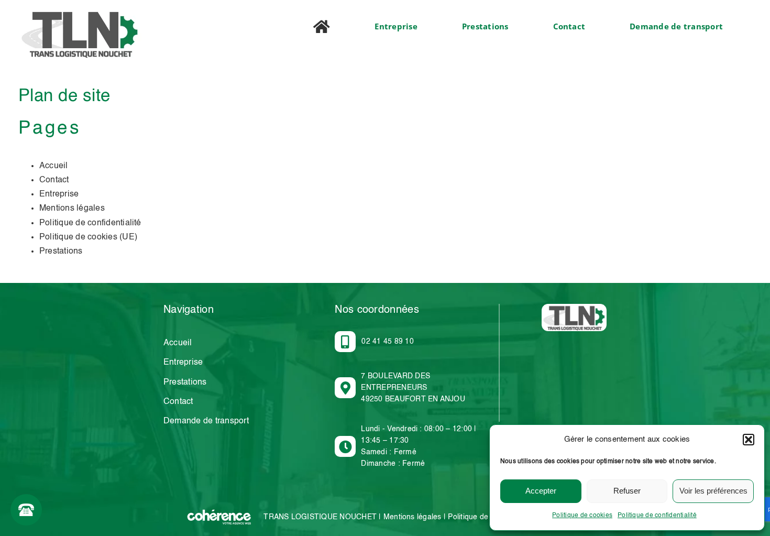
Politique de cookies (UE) (88, 237)
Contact (54, 180)
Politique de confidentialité (657, 515)
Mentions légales (72, 208)
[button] (748, 439)
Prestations (61, 251)
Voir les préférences (713, 490)
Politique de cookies (582, 515)
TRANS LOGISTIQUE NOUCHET (320, 517)
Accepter (540, 490)
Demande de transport (206, 421)
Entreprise (59, 194)
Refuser (627, 490)
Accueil (53, 166)
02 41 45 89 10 (387, 341)
